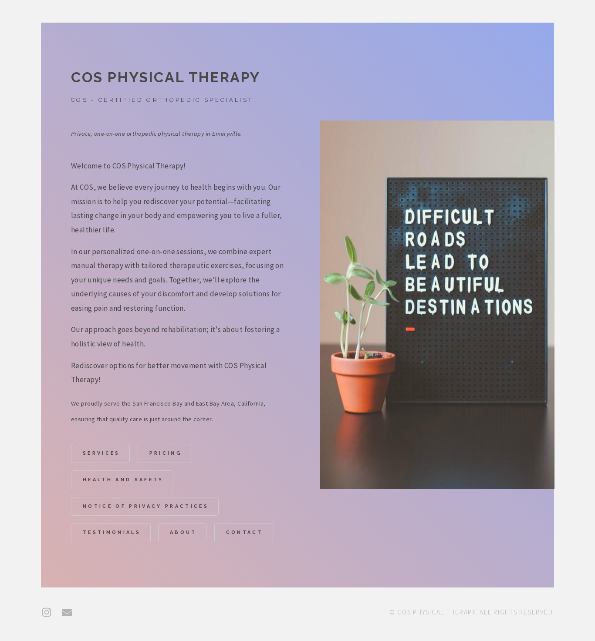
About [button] (183, 532)
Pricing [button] (165, 453)
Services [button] (101, 453)
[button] (46, 612)
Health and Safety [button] (123, 480)
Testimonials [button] (112, 532)
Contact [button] (244, 532)
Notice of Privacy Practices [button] (146, 506)
